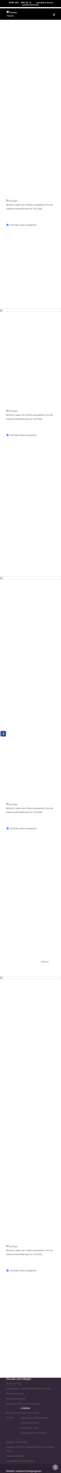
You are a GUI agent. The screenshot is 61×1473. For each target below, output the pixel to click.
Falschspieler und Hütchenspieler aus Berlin (28, 1388)
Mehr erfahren (13, 212)
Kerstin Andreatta (14, 1393)
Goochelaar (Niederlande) (34, 1418)
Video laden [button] (12, 219)
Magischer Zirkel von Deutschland (23, 1404)
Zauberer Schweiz (15, 1456)
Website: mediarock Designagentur (23, 1471)
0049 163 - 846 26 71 (20, 2)
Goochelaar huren (30, 1423)
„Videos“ (44, 961)
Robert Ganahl (13, 1413)
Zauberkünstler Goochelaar (20, 1461)
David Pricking (13, 1383)
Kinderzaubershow (15, 1399)
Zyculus (10, 1418)
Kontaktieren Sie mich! (41, 1463)
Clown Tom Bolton (30, 1413)
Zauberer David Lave (16, 1442)
